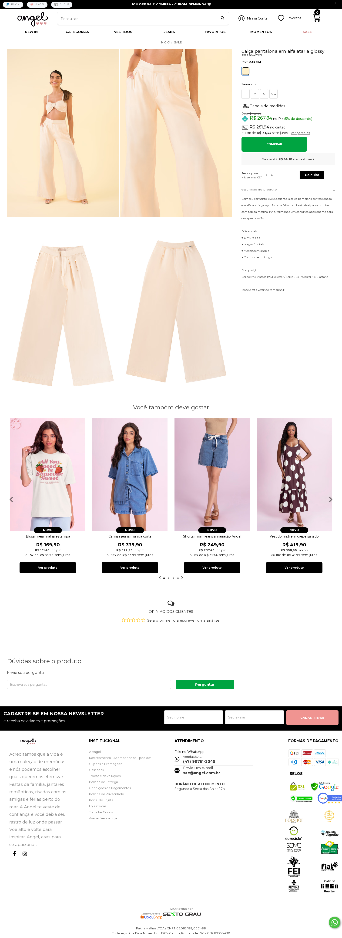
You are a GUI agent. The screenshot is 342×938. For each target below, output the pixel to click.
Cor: (251, 62)
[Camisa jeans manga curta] (130, 474)
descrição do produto (259, 189)
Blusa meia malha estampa (48, 536)
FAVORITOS (215, 32)
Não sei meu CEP (251, 177)
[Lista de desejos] (281, 20)
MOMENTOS (261, 32)
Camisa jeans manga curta (129, 536)
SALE (307, 32)
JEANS (169, 32)
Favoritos (293, 18)
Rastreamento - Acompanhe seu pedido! (120, 758)
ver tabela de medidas (288, 105)
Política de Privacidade (106, 794)
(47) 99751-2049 (199, 761)
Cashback (96, 770)
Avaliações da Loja (103, 818)
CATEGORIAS (77, 32)
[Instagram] (23, 858)
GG (273, 93)
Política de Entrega (103, 782)
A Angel (95, 752)
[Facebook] (13, 858)
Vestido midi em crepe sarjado (294, 536)
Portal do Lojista (101, 800)
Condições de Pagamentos (110, 788)
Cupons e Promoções (105, 764)
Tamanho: (248, 84)
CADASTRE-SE (312, 717)
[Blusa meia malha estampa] (47, 474)
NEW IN (31, 32)
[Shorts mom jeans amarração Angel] (212, 474)
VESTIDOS (123, 32)
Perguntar (205, 684)
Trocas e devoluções (105, 776)
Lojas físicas (97, 806)
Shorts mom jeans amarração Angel (212, 536)
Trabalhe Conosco (103, 812)
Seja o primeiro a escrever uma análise (183, 620)
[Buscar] (222, 18)
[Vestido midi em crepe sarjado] (294, 474)
